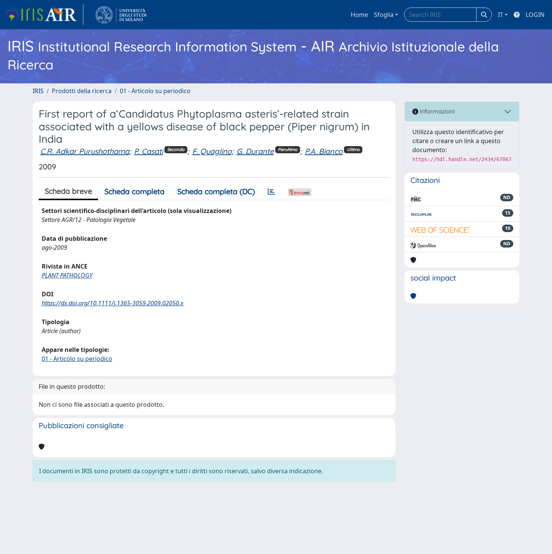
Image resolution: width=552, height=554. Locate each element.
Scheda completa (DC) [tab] (216, 191)
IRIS (38, 91)
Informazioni (436, 111)
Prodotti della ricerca (82, 91)
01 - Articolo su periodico (155, 91)
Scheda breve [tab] (68, 191)
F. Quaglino (212, 151)
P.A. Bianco (323, 151)
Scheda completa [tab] (134, 191)
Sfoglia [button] (384, 15)
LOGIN (535, 15)
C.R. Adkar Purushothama (84, 151)
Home (359, 15)
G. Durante (255, 151)
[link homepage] (44, 15)
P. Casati (148, 151)
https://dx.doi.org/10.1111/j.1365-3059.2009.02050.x (113, 303)
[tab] (271, 191)
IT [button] (500, 15)
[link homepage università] (121, 15)
